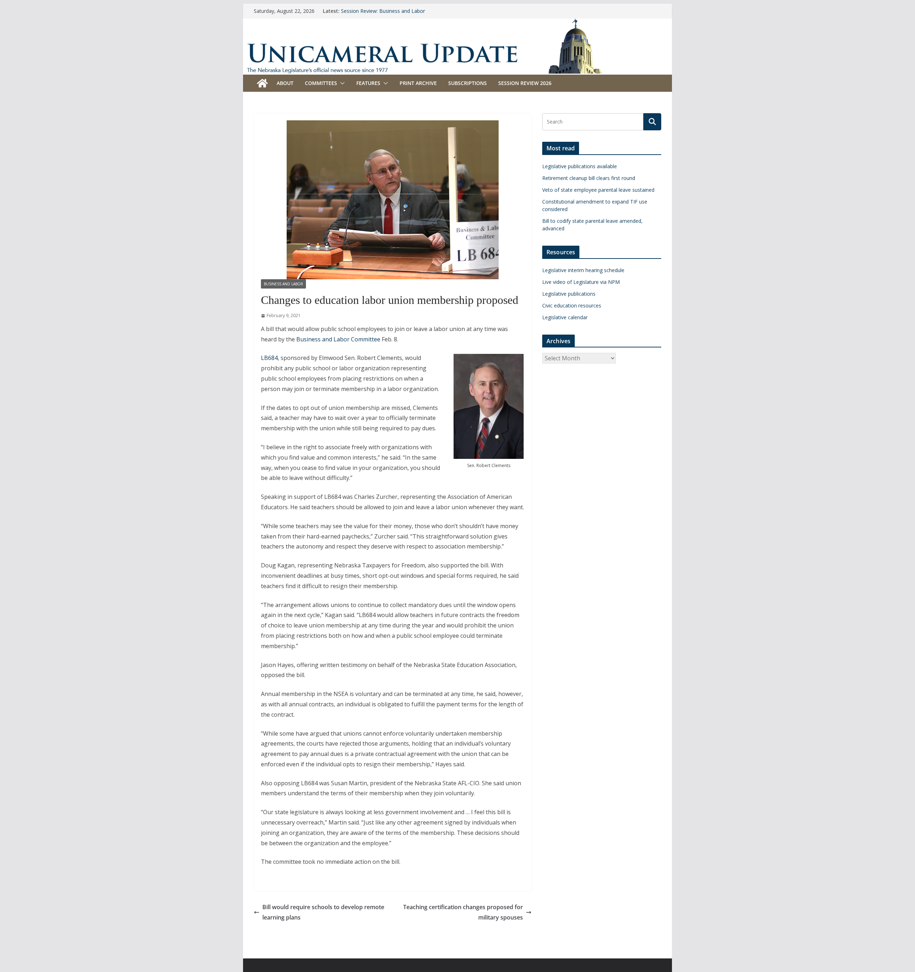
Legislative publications (568, 293)
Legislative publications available (579, 166)
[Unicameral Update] (457, 23)
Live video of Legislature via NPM (581, 282)
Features (368, 83)
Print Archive (418, 83)
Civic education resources (571, 305)
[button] (341, 83)
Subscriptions (467, 83)
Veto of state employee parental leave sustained (598, 189)
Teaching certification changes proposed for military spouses (463, 912)
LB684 (269, 358)
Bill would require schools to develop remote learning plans (323, 912)
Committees (321, 83)
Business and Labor (283, 283)
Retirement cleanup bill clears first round (588, 178)
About (285, 83)
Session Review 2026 (525, 83)
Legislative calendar (565, 317)
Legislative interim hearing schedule (583, 270)
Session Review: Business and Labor (383, 10)
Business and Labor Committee (338, 339)
